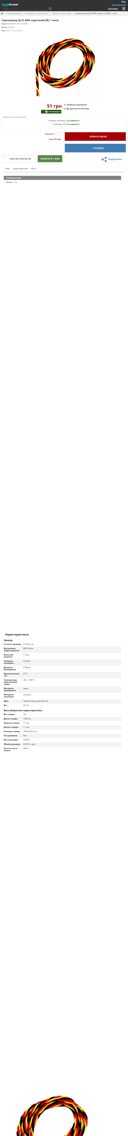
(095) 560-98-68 (119, 5)
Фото (33, 168)
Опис (7, 168)
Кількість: (49, 134)
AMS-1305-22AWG (20, 23)
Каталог (113, 9)
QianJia (11, 27)
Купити (98, 136)
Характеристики (20, 168)
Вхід (123, 1)
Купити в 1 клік (50, 158)
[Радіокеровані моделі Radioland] (2, 13)
